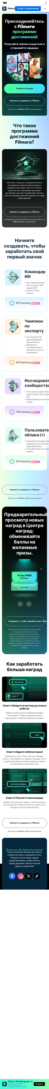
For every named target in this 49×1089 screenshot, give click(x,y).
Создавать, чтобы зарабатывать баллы (26, 621)
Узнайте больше (24, 88)
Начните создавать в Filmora (24, 101)
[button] (20, 604)
